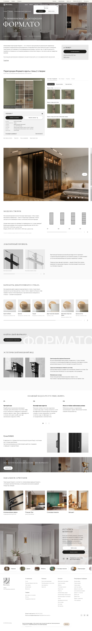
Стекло (73, 78)
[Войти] (87, 4)
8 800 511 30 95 (38, 613)
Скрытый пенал (68, 84)
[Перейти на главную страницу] (8, 5)
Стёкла (25, 36)
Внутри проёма (59, 84)
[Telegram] (67, 559)
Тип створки (61, 78)
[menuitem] (26, 4)
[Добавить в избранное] (43, 80)
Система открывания (52, 78)
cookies (30, 623)
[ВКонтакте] (64, 559)
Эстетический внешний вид (35, 36)
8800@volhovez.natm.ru (44, 615)
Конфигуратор (7, 36)
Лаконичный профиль (16, 36)
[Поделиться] (40, 80)
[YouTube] (87, 615)
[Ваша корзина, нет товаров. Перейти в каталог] (83, 4)
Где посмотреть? (39, 133)
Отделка (68, 78)
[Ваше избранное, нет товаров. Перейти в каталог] (85, 4)
